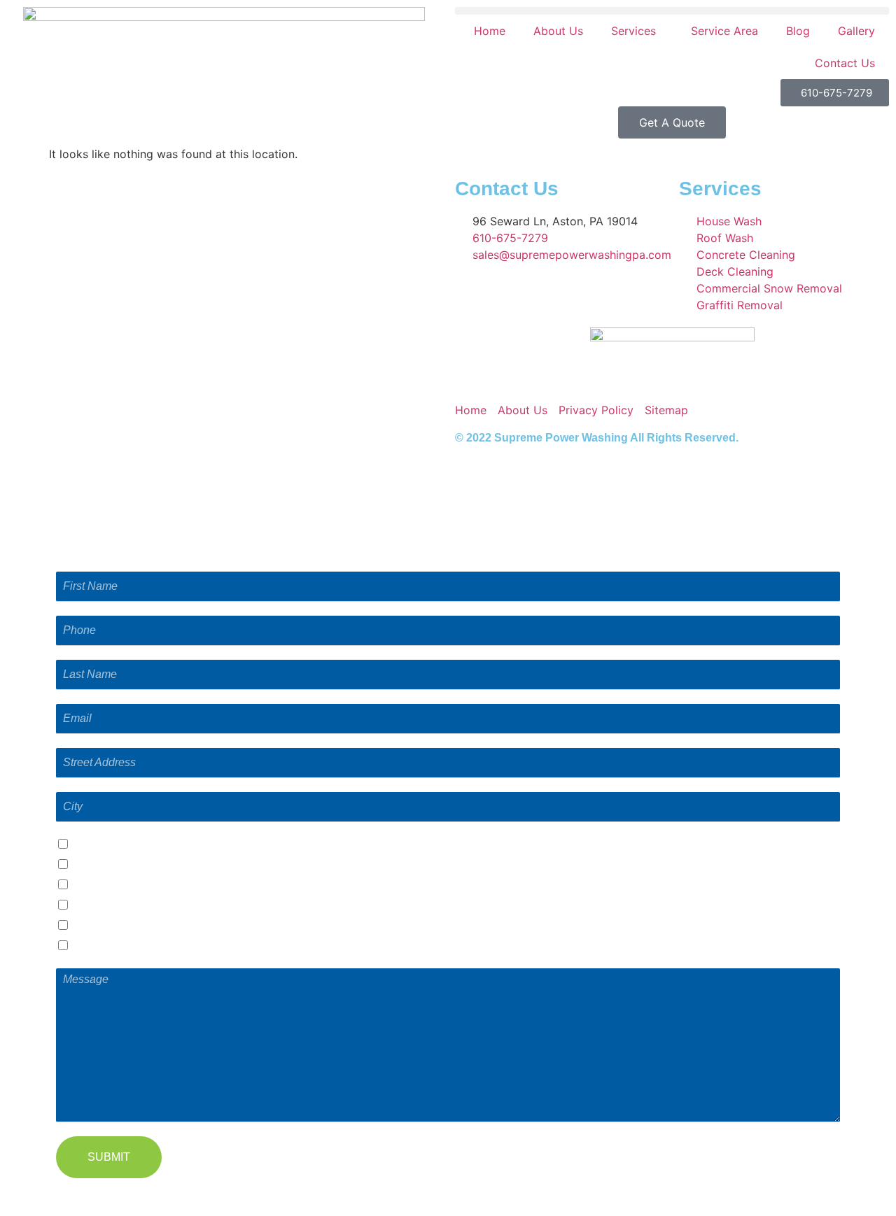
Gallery (856, 31)
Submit (109, 1157)
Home (489, 31)
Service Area (724, 31)
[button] (672, 11)
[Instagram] (510, 379)
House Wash (107, 865)
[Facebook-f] (472, 379)
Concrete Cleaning (122, 906)
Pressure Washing (121, 845)
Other (88, 946)
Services (633, 31)
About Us (558, 31)
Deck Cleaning (112, 926)
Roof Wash (102, 885)
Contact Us (845, 63)
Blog (798, 31)
